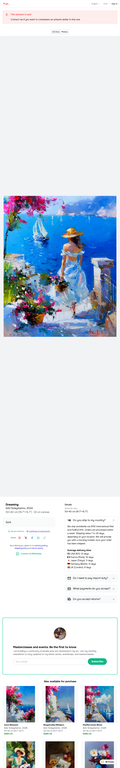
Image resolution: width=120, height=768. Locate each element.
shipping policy (21, 548)
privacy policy (41, 545)
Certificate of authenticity (39, 531)
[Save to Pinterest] (19, 537)
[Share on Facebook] (32, 537)
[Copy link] (44, 537)
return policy (37, 548)
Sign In (115, 4)
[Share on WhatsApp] (38, 537)
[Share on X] (25, 537)
